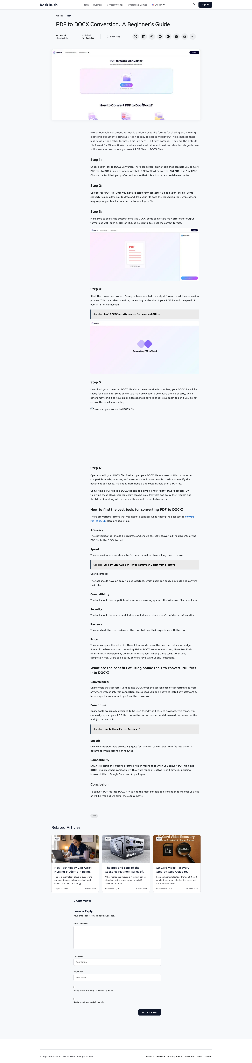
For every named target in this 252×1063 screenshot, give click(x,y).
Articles (59, 15)
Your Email (78, 972)
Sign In (205, 4)
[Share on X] (135, 36)
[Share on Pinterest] (168, 36)
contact (208, 1056)
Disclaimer (189, 1056)
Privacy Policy (174, 1056)
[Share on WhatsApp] (152, 36)
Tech (86, 4)
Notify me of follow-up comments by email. (93, 990)
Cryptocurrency (115, 4)
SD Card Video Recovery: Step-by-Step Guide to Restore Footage (173, 871)
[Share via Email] (184, 36)
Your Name (78, 956)
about (200, 1056)
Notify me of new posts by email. (89, 1002)
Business (97, 4)
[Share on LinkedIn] (144, 36)
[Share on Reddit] (160, 36)
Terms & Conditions (155, 1056)
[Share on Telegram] (176, 36)
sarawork (61, 35)
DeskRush (49, 5)
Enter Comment (81, 923)
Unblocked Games (137, 4)
